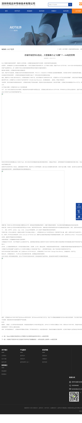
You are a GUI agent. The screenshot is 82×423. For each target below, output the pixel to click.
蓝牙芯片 (22, 355)
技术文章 (65, 11)
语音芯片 (22, 358)
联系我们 (4, 374)
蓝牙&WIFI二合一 (24, 362)
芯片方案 (4, 358)
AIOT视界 (65, 49)
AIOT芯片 (17, 11)
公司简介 (4, 355)
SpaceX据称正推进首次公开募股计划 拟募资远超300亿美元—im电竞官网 (27, 336)
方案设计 (53, 11)
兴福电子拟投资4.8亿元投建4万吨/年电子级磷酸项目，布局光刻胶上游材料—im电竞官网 (32, 339)
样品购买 (29, 11)
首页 (6, 11)
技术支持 (41, 11)
